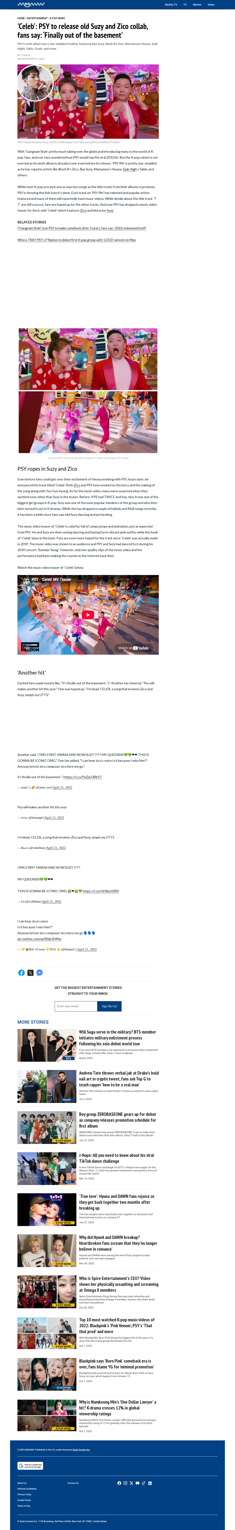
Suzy (110, 210)
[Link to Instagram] (125, 1483)
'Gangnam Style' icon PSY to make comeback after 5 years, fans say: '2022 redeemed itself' (83, 228)
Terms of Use (23, 1506)
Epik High (129, 169)
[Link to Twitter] (131, 1483)
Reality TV (171, 4)
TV (185, 4)
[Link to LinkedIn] (150, 1483)
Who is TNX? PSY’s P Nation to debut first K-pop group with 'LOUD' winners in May (76, 240)
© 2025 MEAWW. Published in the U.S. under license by (45, 1449)
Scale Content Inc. (81, 1449)
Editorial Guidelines (27, 1488)
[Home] (31, 5)
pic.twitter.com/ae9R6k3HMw (39, 939)
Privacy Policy (24, 1494)
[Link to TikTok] (143, 1483)
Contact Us (73, 1483)
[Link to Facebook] (119, 1483)
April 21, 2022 (62, 787)
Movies (197, 4)
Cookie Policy (24, 1500)
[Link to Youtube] (137, 1483)
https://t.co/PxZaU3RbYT (83, 777)
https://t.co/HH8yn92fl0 (101, 891)
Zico (83, 210)
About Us (22, 1483)
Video (211, 4)
